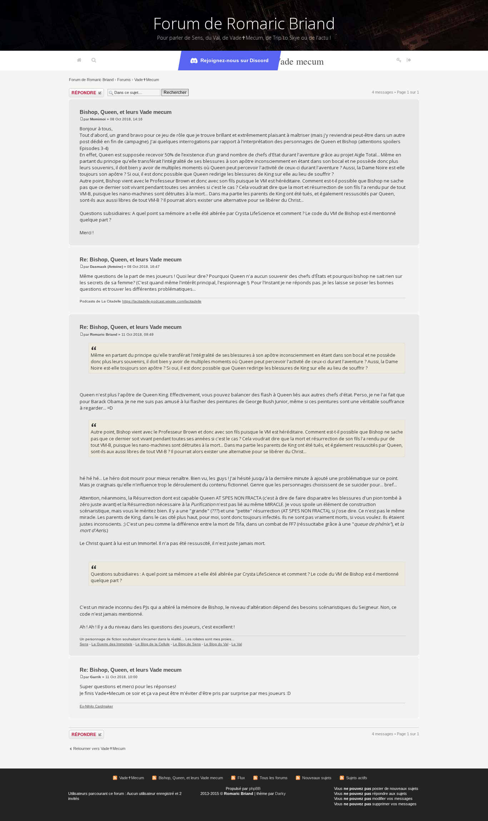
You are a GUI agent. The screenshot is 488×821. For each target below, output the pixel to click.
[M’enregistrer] (399, 60)
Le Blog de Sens (187, 644)
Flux (241, 778)
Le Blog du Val (216, 644)
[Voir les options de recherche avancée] (93, 60)
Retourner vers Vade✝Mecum (99, 748)
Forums (124, 79)
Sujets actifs (356, 778)
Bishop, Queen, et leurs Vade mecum (125, 112)
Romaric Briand (103, 334)
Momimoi (98, 119)
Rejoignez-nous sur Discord (234, 60)
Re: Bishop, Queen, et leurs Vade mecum (130, 259)
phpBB (254, 788)
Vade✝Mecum (146, 79)
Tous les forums (274, 778)
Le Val (236, 644)
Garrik (95, 677)
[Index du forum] (79, 60)
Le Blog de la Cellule (152, 644)
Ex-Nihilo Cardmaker (96, 706)
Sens (84, 644)
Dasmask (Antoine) (106, 267)
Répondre (77, 90)
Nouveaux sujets (317, 778)
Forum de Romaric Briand (244, 23)
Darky (280, 793)
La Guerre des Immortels (111, 644)
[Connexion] (409, 60)
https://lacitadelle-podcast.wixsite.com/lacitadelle (161, 301)
